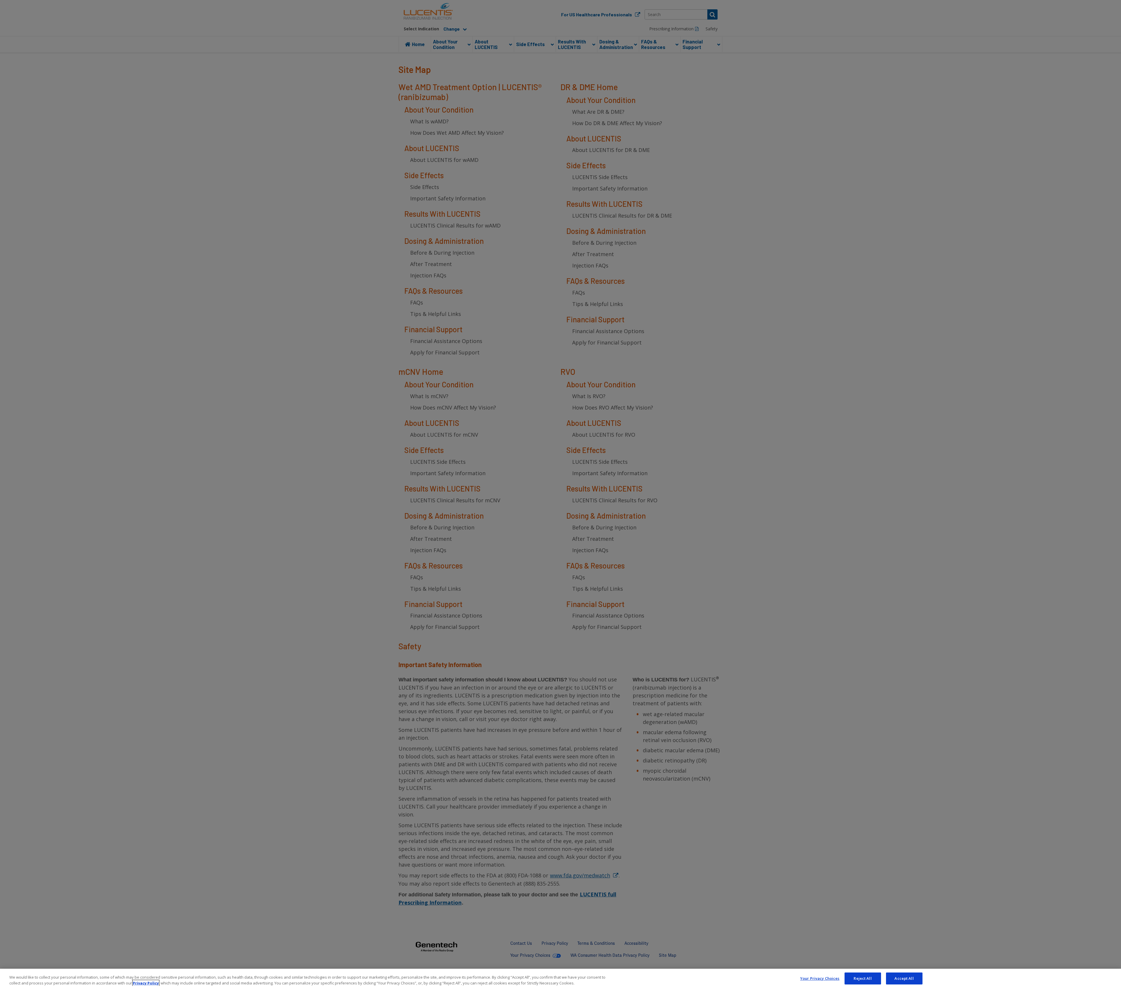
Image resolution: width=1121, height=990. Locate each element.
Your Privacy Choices (820, 978)
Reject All (862, 978)
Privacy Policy (146, 983)
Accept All (903, 978)
